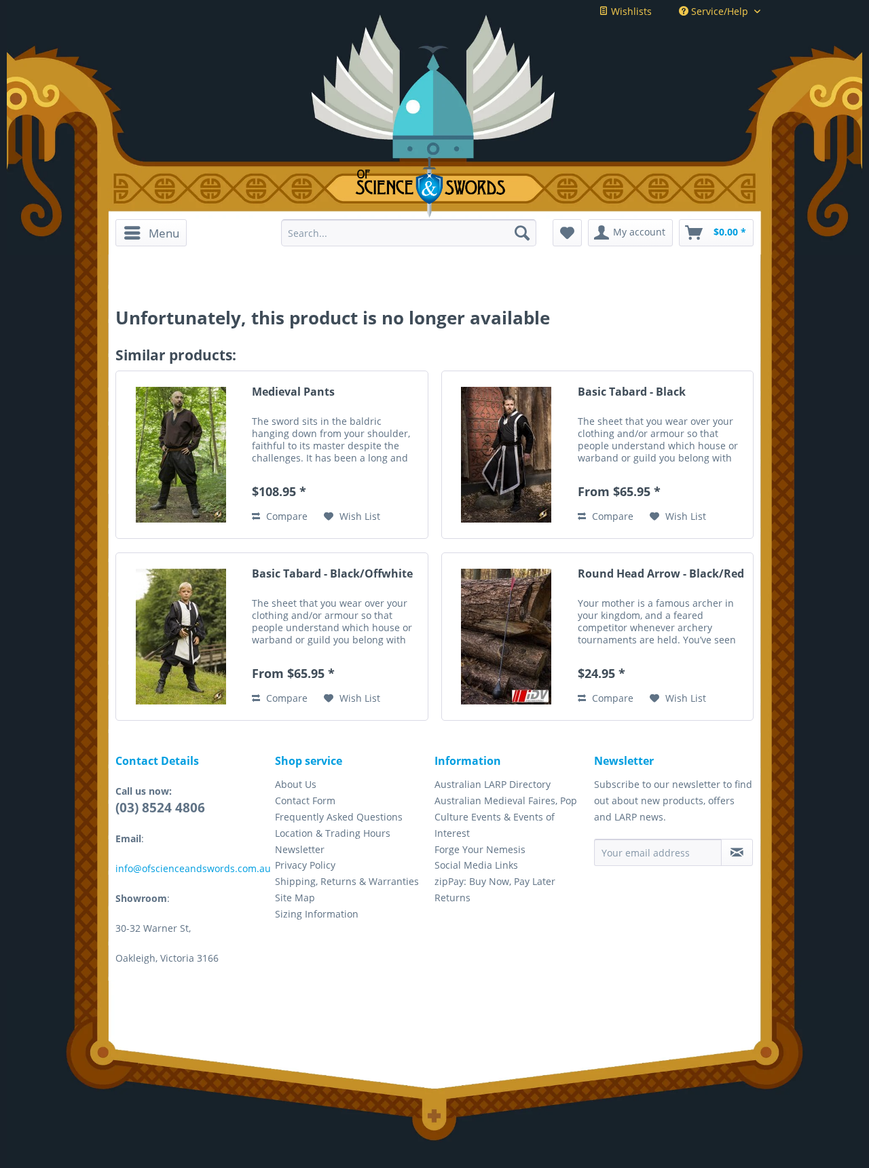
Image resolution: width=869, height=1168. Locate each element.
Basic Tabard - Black (632, 392)
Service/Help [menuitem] (719, 11)
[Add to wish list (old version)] (567, 232)
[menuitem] (155, 232)
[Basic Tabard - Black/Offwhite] (180, 637)
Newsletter (300, 849)
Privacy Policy (305, 865)
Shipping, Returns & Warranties (347, 881)
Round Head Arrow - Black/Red (661, 574)
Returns (452, 897)
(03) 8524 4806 (160, 807)
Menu (164, 233)
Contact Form (305, 800)
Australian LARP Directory (492, 784)
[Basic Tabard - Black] (506, 455)
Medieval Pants (293, 392)
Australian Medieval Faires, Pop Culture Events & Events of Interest (505, 817)
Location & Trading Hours (332, 833)
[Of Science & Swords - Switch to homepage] (435, 187)
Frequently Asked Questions (339, 816)
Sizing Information (316, 913)
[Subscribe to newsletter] (737, 852)
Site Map (295, 897)
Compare (285, 516)
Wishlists (630, 11)
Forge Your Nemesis (479, 849)
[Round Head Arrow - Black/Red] (506, 637)
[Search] (522, 232)
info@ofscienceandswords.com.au (193, 868)
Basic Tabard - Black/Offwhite (332, 574)
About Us (295, 784)
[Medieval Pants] (180, 455)
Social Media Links (476, 865)
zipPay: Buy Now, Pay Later (494, 881)
